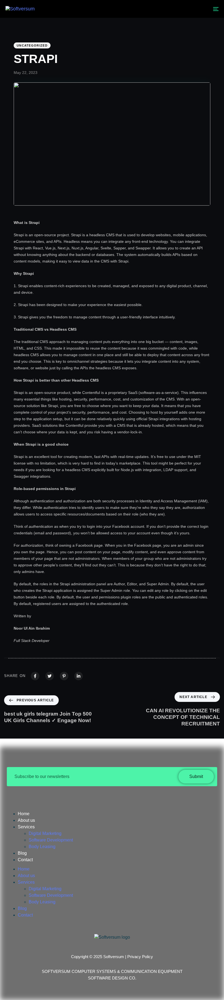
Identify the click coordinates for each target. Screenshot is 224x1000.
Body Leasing (42, 846)
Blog (22, 853)
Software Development (51, 840)
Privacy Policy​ (140, 956)
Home (24, 813)
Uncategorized (32, 45)
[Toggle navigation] (183, 9)
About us (26, 820)
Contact (25, 859)
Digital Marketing (45, 833)
